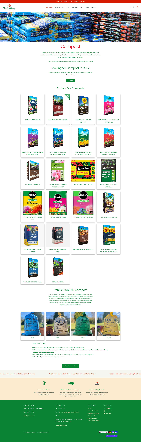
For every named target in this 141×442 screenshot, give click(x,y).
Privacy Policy (91, 415)
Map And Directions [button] (61, 425)
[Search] (130, 7)
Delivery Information (93, 411)
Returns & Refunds (93, 418)
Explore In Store (59, 7)
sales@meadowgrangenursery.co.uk (69, 412)
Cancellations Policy (93, 420)
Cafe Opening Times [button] (29, 415)
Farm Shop (75, 7)
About (92, 7)
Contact (76, 1)
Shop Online (49, 7)
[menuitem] (49, 7)
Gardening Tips (68, 1)
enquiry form (43, 350)
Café (81, 7)
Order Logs (59, 1)
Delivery (82, 1)
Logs (68, 7)
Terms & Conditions (93, 413)
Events (87, 7)
